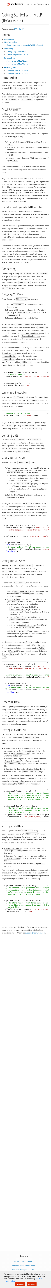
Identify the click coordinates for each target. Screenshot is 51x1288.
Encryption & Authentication (23, 1265)
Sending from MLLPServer (17, 64)
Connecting (8, 48)
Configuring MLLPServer (17, 51)
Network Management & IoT (23, 1269)
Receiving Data (10, 67)
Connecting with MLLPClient (18, 54)
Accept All (31, 1284)
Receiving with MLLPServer (18, 70)
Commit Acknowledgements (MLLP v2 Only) (25, 45)
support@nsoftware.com (35, 933)
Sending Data (9, 58)
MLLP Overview (10, 42)
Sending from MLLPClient (17, 61)
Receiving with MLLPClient (17, 73)
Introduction (9, 39)
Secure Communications (23, 1261)
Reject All (20, 1284)
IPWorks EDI (19, 29)
